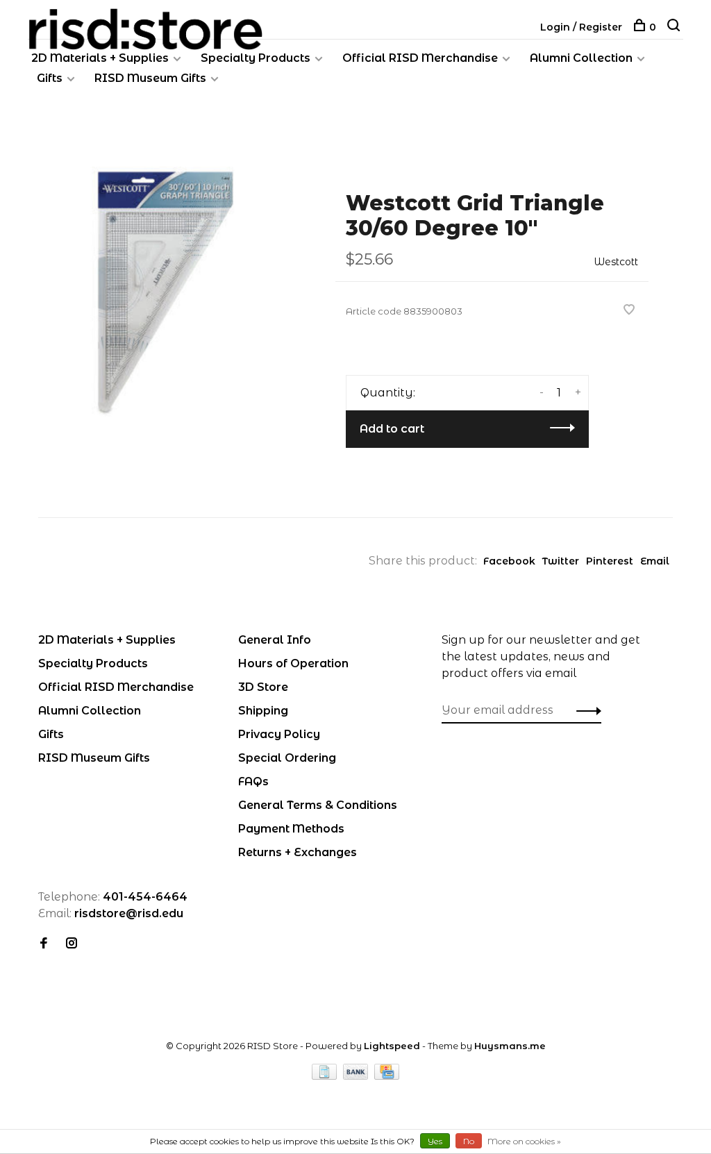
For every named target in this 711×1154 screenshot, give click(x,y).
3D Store (263, 687)
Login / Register (581, 27)
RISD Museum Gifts (150, 78)
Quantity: (387, 392)
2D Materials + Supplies (100, 58)
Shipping (263, 710)
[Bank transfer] (357, 1075)
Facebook (509, 561)
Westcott (616, 262)
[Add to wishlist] (629, 310)
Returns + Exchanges (297, 852)
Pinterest (609, 561)
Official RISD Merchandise (420, 58)
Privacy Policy (279, 734)
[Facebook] (43, 944)
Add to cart (392, 428)
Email (654, 561)
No (468, 1141)
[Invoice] (326, 1075)
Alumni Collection (581, 58)
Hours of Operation (293, 663)
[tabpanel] (164, 293)
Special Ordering (287, 757)
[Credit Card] (386, 1075)
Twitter (560, 561)
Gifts (49, 78)
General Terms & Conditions (317, 805)
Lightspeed (392, 1045)
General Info (274, 639)
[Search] (675, 27)
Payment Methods (291, 828)
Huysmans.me (510, 1045)
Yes (435, 1141)
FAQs (253, 781)
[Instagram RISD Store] (71, 944)
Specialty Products (255, 58)
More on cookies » (524, 1141)
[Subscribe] (585, 710)
